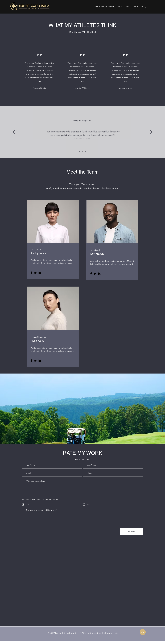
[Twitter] (35, 272)
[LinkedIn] (39, 272)
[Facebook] (31, 272)
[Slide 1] (79, 151)
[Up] (143, 632)
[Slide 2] (82, 151)
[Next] (151, 132)
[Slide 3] (85, 151)
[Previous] (14, 132)
